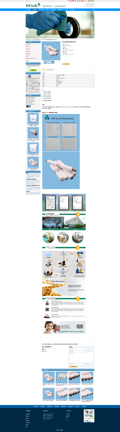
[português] (82, 1)
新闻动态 (60, 9)
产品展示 (34, 9)
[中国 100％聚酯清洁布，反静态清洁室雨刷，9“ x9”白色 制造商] (33, 123)
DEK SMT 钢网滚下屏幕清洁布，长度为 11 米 (33, 169)
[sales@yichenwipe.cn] (44, 351)
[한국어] (86, 1)
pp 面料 (27, 192)
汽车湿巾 (27, 418)
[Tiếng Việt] (91, 1)
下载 (66, 9)
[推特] (27, 106)
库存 (73, 344)
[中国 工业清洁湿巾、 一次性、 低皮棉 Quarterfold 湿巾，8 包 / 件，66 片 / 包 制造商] (33, 138)
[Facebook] (30, 106)
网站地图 (70, 406)
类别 (32, 39)
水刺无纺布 (28, 186)
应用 (47, 9)
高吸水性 (76, 344)
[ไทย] (93, 1)
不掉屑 (62, 344)
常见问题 (53, 9)
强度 (66, 344)
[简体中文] (70, 1)
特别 (27, 60)
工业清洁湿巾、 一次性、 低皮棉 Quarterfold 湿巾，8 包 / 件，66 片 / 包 (33, 140)
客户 (67, 418)
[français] (75, 1)
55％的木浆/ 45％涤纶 (56, 344)
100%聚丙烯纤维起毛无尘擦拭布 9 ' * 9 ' (33, 155)
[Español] (79, 1)
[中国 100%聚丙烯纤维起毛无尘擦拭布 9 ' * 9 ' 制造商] (33, 153)
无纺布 (45, 344)
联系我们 (84, 406)
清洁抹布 (28, 46)
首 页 (28, 9)
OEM (51, 344)
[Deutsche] (73, 1)
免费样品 (48, 344)
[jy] (60, 24)
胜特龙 (61, 430)
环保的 (69, 344)
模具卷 (46, 69)
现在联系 (33, 108)
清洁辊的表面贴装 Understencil (39, 39)
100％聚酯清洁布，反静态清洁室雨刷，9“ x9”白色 (33, 125)
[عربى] (88, 1)
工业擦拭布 (29, 44)
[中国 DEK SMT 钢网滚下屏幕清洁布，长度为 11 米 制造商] (33, 167)
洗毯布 (28, 56)
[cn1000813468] (46, 351)
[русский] (77, 1)
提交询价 (41, 9)
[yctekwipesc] (42, 351)
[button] (58, 37)
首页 (29, 39)
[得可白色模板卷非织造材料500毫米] (51, 50)
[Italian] (84, 1)
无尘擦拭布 (29, 53)
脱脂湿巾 (28, 51)
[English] (68, 1)
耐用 (64, 344)
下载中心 (77, 406)
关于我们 (72, 9)
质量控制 (49, 406)
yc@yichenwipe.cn (90, 6)
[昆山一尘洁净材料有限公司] (33, 6)
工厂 (67, 420)
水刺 (71, 344)
